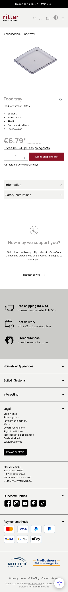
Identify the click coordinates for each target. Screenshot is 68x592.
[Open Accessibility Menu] (59, 583)
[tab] (34, 184)
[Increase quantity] (24, 157)
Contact (45, 578)
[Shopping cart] (48, 17)
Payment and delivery (15, 420)
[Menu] (63, 17)
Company (13, 578)
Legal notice (10, 413)
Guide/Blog (33, 578)
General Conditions (14, 427)
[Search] (34, 17)
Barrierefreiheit (12, 438)
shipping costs (35, 583)
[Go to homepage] (16, 18)
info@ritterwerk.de (21, 480)
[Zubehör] (34, 60)
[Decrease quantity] (7, 157)
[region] (34, 64)
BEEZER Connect (13, 441)
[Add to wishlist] (60, 99)
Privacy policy (11, 417)
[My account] (40, 17)
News (23, 578)
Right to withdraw (13, 431)
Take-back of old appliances (19, 434)
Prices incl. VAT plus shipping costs (27, 148)
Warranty (9, 424)
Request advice (31, 274)
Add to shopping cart (46, 156)
